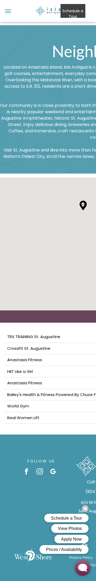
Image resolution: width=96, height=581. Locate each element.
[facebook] (26, 472)
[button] (83, 205)
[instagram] (40, 472)
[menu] (8, 11)
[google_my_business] (53, 472)
